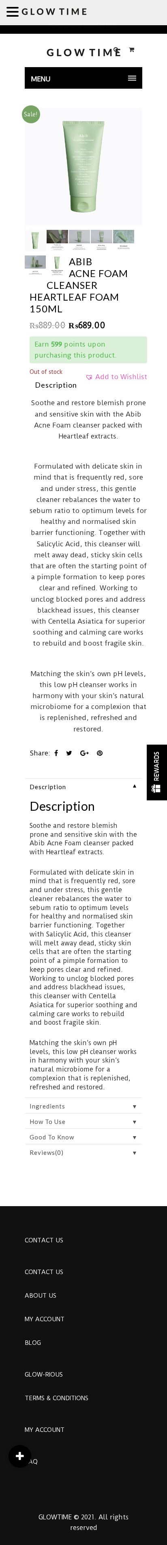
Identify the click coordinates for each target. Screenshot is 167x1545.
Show (157, 773)
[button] (116, 379)
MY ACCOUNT (44, 1319)
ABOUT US (40, 1295)
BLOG (33, 1342)
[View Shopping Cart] (131, 49)
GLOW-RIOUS (44, 1374)
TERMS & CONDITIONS (56, 1398)
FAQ (31, 1461)
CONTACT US (44, 1240)
